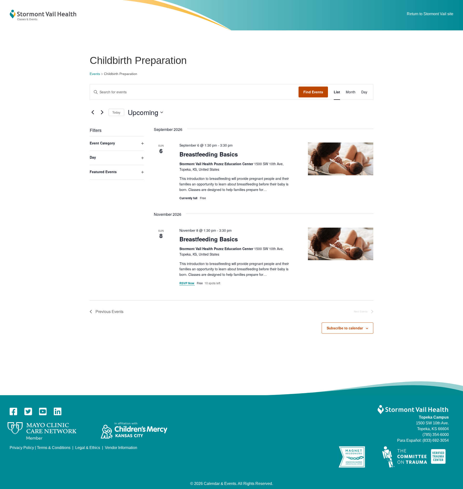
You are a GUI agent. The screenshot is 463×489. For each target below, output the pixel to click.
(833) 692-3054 (435, 440)
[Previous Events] (92, 112)
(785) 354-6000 (435, 435)
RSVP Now (187, 283)
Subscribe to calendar (345, 328)
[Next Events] (102, 112)
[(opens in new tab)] (42, 431)
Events (95, 74)
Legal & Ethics (87, 448)
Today (116, 112)
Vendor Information (121, 448)
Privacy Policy (22, 448)
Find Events (313, 91)
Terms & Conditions (53, 448)
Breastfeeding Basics (208, 154)
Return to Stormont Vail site (430, 14)
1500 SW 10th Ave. (432, 423)
